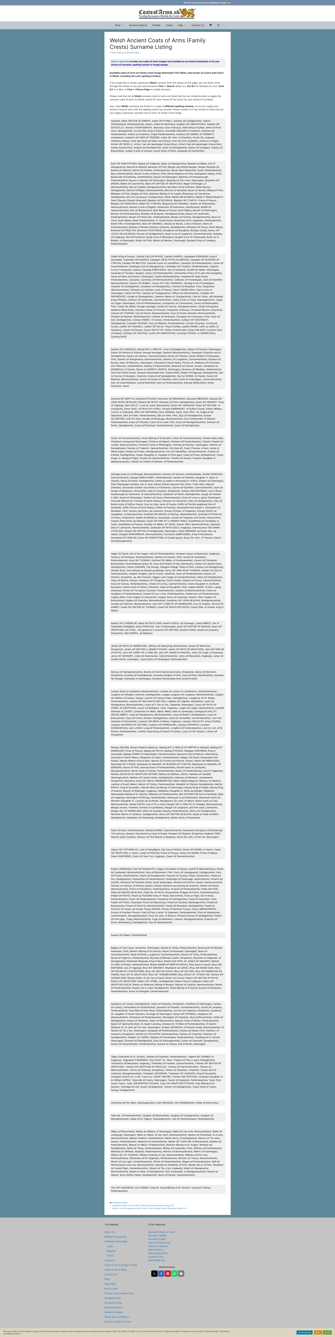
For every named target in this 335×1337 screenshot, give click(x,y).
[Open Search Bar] (218, 25)
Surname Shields (113, 1312)
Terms (110, 1255)
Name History (155, 1249)
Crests (169, 25)
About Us (109, 1232)
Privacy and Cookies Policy (119, 1293)
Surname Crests (113, 1302)
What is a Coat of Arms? (117, 1321)
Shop (118, 25)
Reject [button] (318, 1332)
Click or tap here (120, 61)
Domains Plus (155, 1256)
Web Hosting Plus (158, 1253)
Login (110, 1246)
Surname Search (138, 25)
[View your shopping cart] (210, 25)
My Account (111, 1288)
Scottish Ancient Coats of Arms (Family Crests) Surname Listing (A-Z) (143, 1205)
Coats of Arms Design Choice (120, 1265)
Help (180, 25)
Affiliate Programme (115, 1236)
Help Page (110, 1284)
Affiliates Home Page (115, 1241)
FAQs (107, 1279)
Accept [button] (327, 1332)
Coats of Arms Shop (115, 1269)
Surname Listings (119, 1202)
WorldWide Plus (156, 1260)
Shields (156, 25)
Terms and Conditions (116, 1317)
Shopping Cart (112, 1298)
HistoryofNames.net (159, 1242)
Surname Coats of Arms (161, 1232)
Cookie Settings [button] (304, 1332)
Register (111, 1250)
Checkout (109, 1260)
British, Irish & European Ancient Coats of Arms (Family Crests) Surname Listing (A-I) (149, 1208)
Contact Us (197, 25)
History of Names (158, 1246)
